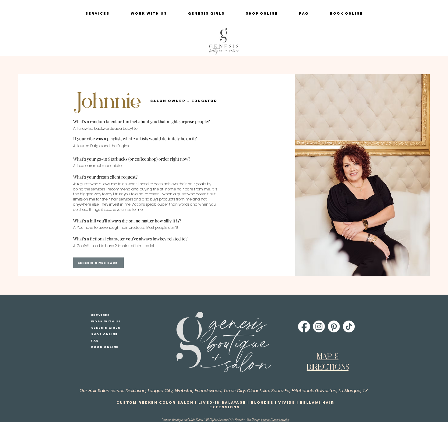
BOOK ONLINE (105, 347)
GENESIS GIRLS (105, 327)
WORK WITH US (106, 321)
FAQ (95, 340)
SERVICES (100, 315)
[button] (97, 13)
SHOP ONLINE (104, 334)
